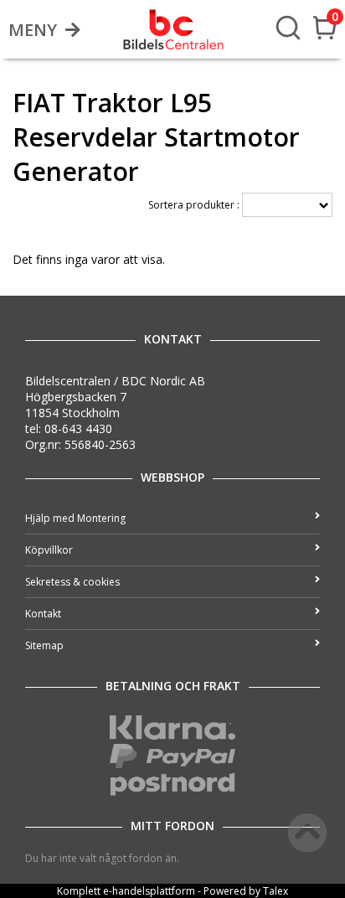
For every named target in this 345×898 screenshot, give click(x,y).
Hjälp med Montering (75, 518)
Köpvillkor (49, 550)
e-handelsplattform (149, 891)
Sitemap (44, 645)
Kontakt (43, 613)
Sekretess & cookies (72, 582)
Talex (275, 891)
